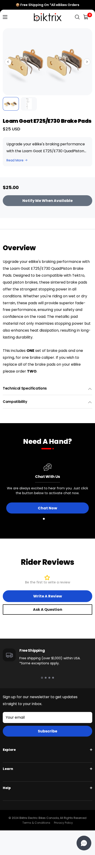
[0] (86, 17)
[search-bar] (77, 17)
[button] (8, 61)
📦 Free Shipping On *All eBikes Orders (47, 5)
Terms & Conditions (36, 823)
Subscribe (47, 731)
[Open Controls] (84, 843)
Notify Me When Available (47, 200)
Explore (9, 749)
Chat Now (47, 508)
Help (7, 788)
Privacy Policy (63, 823)
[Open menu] (5, 17)
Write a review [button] (47, 596)
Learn (8, 768)
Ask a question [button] (47, 609)
